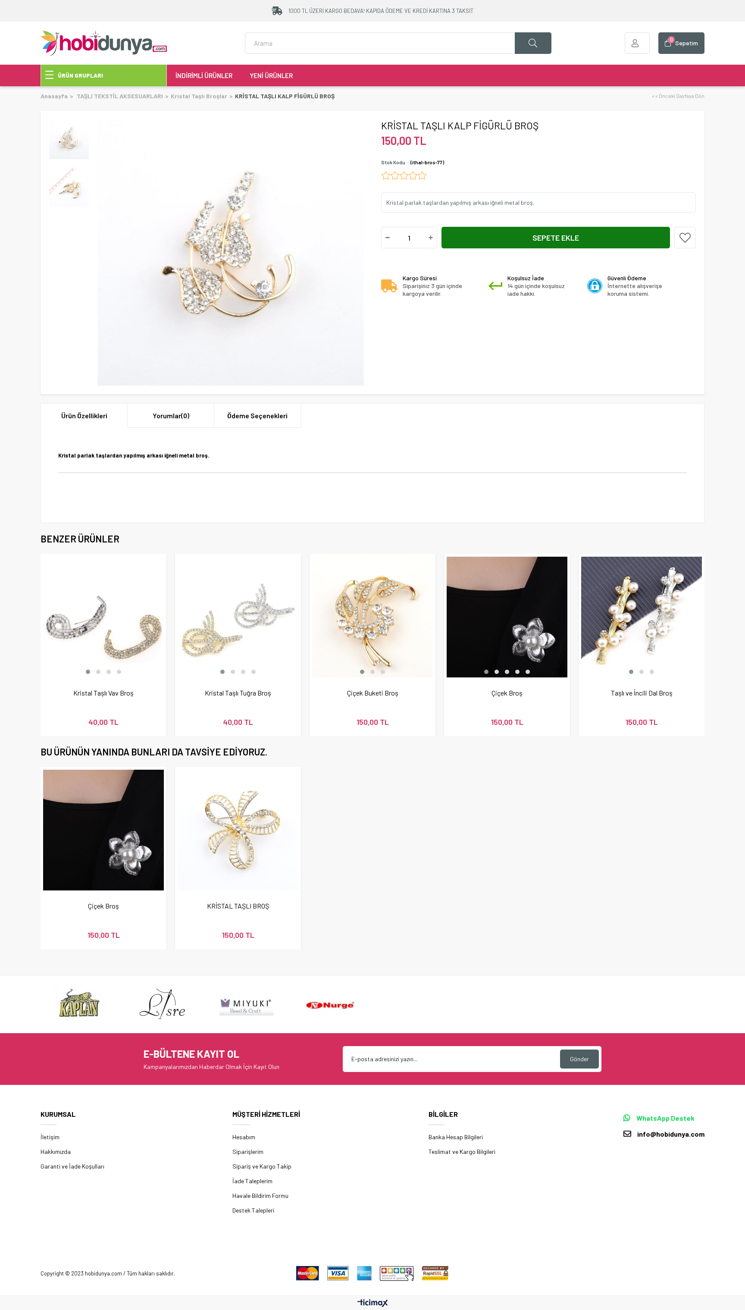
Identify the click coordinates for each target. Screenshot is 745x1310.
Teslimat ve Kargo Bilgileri (462, 1151)
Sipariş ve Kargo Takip (261, 1166)
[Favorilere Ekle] (685, 237)
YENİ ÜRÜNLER (271, 75)
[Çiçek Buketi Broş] (372, 617)
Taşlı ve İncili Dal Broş (642, 693)
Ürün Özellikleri (84, 415)
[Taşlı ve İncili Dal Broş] (641, 617)
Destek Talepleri (253, 1210)
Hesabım (243, 1137)
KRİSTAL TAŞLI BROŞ (238, 906)
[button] (88, 672)
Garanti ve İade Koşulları (72, 1166)
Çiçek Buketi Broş (372, 693)
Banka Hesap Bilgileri (456, 1137)
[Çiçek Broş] (507, 617)
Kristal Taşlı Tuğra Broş (238, 693)
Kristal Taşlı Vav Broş (103, 693)
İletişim (50, 1137)
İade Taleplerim (252, 1181)
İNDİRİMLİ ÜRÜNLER (203, 75)
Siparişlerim (247, 1151)
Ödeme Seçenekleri (257, 415)
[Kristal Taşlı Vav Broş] (103, 617)
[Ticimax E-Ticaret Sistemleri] (372, 1303)
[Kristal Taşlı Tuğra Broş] (238, 617)
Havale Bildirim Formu (260, 1195)
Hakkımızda (56, 1151)
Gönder (579, 1058)
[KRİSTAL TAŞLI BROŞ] (238, 830)
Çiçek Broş (507, 693)
